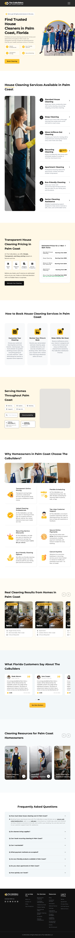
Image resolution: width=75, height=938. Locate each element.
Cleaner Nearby (41, 907)
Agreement (64, 901)
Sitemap (51, 908)
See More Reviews (37, 705)
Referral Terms (64, 908)
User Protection (29, 906)
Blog (50, 897)
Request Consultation (40, 919)
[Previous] (64, 594)
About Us (27, 899)
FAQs (26, 904)
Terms (62, 899)
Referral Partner (53, 906)
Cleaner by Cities (41, 904)
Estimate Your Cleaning (14, 283)
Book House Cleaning (40, 898)
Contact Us (28, 901)
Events (50, 924)
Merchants (51, 903)
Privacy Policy (64, 904)
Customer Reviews (51, 900)
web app (33, 821)
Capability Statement (51, 918)
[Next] (68, 594)
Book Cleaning (12, 61)
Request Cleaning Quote (41, 913)
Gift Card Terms (65, 906)
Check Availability (27, 415)
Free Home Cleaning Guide (53, 911)
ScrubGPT (39, 916)
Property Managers (51, 915)
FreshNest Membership (40, 902)
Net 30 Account (53, 927)
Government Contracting (52, 922)
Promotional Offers (40, 910)
